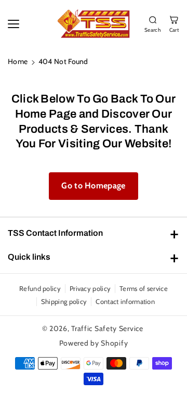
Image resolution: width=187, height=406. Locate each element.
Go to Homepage (93, 186)
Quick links (29, 256)
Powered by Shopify (93, 343)
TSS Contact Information (55, 233)
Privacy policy (90, 288)
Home (18, 61)
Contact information (125, 301)
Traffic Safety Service (107, 328)
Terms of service (143, 288)
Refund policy (40, 288)
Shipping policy (64, 301)
